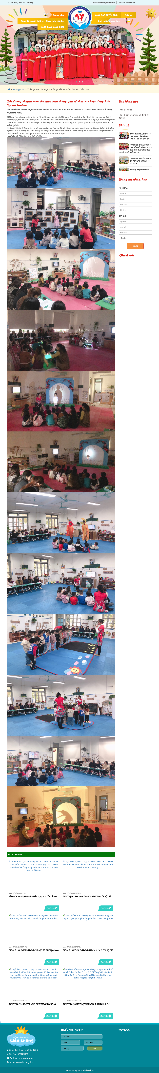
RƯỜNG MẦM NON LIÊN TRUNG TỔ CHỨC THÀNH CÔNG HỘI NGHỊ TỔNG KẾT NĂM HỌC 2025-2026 (140, 163)
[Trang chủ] (80, 4)
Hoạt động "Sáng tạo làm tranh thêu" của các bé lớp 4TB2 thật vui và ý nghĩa (140, 152)
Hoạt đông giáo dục (109, 20)
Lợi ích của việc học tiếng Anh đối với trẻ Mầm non (134, 116)
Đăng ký (135, 246)
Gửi (95, 1048)
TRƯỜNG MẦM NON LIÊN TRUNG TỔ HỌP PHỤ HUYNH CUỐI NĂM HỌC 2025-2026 (140, 141)
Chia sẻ (128, 14)
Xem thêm (50, 908)
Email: (95, 2)
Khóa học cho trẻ (126, 109)
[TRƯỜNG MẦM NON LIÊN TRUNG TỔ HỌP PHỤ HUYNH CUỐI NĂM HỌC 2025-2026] (124, 141)
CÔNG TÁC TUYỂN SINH (106, 14)
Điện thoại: (122, 2)
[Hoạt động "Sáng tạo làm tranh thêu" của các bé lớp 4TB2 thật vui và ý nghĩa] (124, 152)
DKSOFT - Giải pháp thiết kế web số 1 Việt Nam (79, 1070)
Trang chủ (58, 14)
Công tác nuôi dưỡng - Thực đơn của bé (42, 20)
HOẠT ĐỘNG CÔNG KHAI (52, 26)
